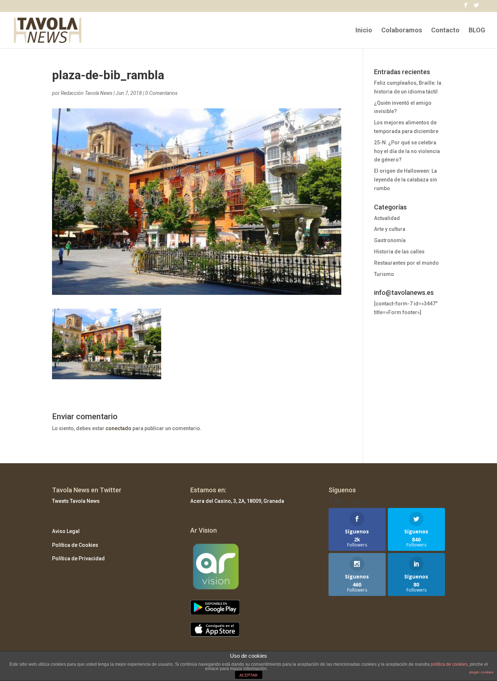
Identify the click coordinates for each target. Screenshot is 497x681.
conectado (118, 428)
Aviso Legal (66, 531)
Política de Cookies (75, 545)
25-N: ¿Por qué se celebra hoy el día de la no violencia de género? (407, 151)
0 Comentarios (161, 93)
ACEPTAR (248, 675)
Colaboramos (401, 31)
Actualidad (387, 218)
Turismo (384, 274)
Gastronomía (390, 240)
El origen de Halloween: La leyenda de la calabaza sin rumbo (405, 179)
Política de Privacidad (78, 558)
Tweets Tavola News (76, 501)
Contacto (445, 31)
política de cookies (449, 664)
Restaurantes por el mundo (406, 263)
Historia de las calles (399, 252)
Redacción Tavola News (86, 93)
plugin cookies (481, 672)
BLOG (477, 31)
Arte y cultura (389, 229)
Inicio (363, 31)
